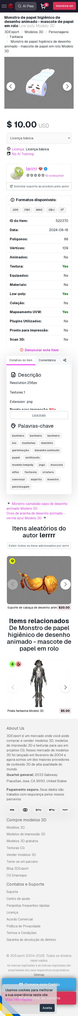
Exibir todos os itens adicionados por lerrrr (39, 546)
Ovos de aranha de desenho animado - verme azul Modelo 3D (35, 515)
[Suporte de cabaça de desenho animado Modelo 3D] (39, 580)
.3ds (15, 210)
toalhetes (28, 443)
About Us (15, 728)
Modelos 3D (15, 827)
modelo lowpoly (22, 465)
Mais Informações (18, 999)
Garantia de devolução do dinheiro (31, 940)
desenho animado (47, 450)
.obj (51, 210)
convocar (18, 479)
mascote (57, 465)
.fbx (27, 210)
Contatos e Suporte (25, 884)
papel (16, 457)
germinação (20, 450)
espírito (36, 479)
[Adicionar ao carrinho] (56, 598)
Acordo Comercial (19, 919)
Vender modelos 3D (21, 855)
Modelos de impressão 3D (25, 834)
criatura (48, 472)
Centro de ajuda (18, 898)
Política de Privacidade (23, 926)
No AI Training (23, 154)
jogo (42, 465)
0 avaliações (54, 175)
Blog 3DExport (17, 868)
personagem (20, 486)
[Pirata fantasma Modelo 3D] (39, 683)
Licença (12, 912)
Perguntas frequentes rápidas (28, 905)
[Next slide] (67, 86)
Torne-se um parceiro (22, 861)
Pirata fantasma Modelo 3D (25, 711)
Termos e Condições (21, 933)
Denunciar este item (42, 350)
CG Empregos (16, 875)
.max (39, 210)
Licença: (18, 149)
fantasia (31, 472)
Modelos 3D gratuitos (22, 841)
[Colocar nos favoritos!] (65, 598)
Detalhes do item (21, 360)
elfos (15, 472)
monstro (53, 479)
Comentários (47, 360)
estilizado (32, 457)
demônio (47, 443)
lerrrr (31, 169)
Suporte (12, 892)
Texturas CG (15, 848)
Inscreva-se (64, 6)
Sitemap (39, 975)
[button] (65, 584)
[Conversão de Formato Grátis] (62, 210)
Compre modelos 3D (26, 820)
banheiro (18, 435)
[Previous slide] (10, 86)
